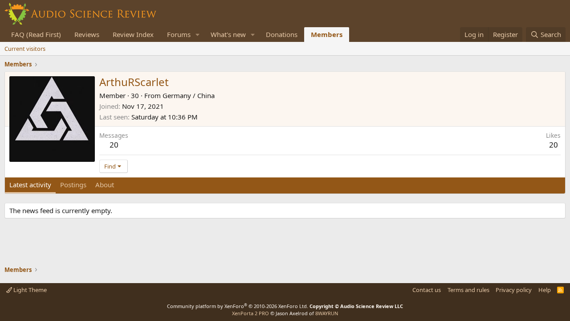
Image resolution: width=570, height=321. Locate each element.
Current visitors (24, 49)
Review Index (133, 34)
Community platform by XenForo (237, 306)
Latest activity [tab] (30, 184)
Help (544, 290)
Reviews (86, 34)
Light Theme (29, 290)
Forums (179, 34)
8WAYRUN (326, 313)
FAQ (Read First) (36, 34)
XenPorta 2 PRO (250, 313)
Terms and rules (468, 290)
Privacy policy (514, 290)
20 (114, 145)
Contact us (426, 290)
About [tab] (104, 184)
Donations (281, 34)
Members (326, 34)
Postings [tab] (73, 184)
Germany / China (189, 95)
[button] (197, 34)
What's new (228, 34)
